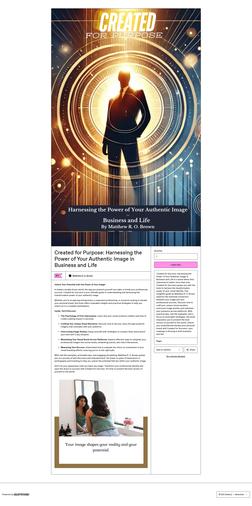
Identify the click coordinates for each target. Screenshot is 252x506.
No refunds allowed (175, 356)
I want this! (176, 265)
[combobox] (168, 350)
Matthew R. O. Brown (82, 275)
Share (192, 349)
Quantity (158, 251)
